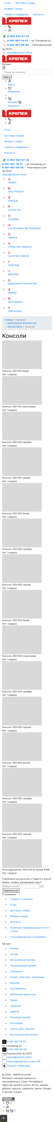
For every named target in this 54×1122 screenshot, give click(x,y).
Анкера (14, 948)
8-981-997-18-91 (16, 1041)
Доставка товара (25, 2)
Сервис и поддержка (16, 14)
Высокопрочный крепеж (24, 1034)
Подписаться (10, 890)
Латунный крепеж (20, 1017)
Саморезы (16, 971)
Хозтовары (16, 1023)
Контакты (38, 14)
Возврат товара (13, 8)
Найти (6, 77)
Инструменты (18, 988)
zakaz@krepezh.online (19, 52)
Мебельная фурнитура (23, 994)
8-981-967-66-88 (16, 1049)
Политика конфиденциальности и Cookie (29, 929)
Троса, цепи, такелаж (22, 1028)
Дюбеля (14, 1011)
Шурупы (14, 982)
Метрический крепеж (22, 959)
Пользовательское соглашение (28, 936)
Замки (13, 1000)
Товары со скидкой (21, 898)
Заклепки (15, 1005)
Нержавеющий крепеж (23, 965)
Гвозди (14, 954)
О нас (7, 2)
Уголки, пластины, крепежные (27, 977)
